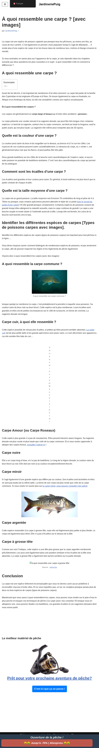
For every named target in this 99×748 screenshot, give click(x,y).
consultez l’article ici (36, 445)
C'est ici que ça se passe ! (49, 688)
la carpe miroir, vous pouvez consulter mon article (65, 486)
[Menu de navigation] (5, 4)
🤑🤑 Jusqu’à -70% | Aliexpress (47, 743)
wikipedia (53, 567)
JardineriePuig (11, 31)
